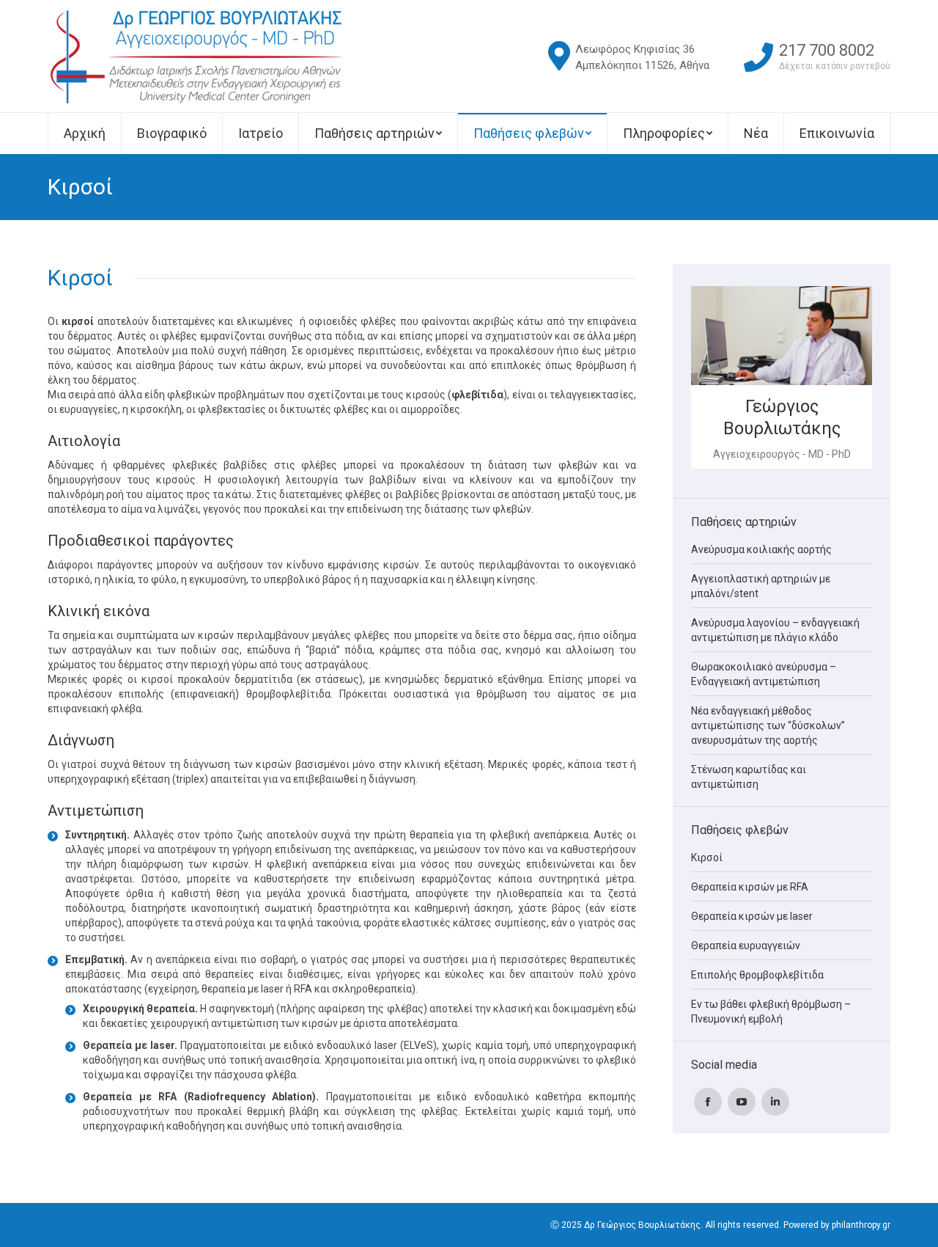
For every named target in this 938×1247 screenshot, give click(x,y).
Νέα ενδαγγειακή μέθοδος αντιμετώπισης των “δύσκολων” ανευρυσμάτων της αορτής (768, 725)
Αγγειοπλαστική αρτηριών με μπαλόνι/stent (760, 586)
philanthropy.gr (861, 1225)
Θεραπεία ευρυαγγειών (745, 945)
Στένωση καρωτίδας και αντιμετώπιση (748, 777)
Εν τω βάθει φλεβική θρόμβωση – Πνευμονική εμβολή (771, 1011)
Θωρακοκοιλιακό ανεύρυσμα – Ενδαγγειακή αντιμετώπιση (763, 674)
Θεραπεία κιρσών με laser (752, 916)
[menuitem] (84, 133)
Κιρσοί (707, 857)
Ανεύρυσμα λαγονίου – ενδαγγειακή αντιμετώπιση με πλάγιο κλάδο (775, 630)
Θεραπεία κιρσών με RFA (749, 887)
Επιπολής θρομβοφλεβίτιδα (757, 975)
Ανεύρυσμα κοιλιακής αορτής (761, 549)
